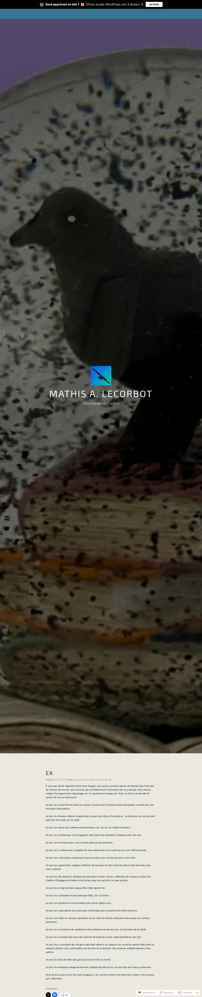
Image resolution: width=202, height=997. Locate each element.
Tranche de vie (103, 779)
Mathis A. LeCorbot (101, 393)
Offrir (154, 4)
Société (89, 779)
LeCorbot (78, 779)
